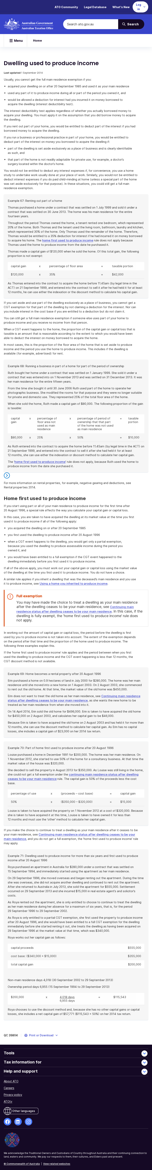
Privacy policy (13, 1094)
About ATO (11, 1081)
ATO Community (66, 7)
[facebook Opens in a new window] (7, 1121)
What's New (121, 7)
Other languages (23, 1111)
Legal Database (95, 7)
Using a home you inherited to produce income (73, 583)
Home (37, 40)
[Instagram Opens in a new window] (28, 1121)
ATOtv (8, 1101)
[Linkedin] (18, 1121)
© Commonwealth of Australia (22, 1163)
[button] (41, 1035)
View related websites (56, 1163)
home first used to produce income (67, 240)
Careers (9, 1088)
